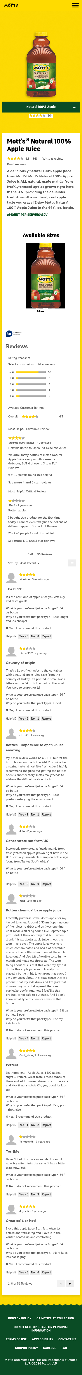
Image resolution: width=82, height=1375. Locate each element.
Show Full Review (44, 526)
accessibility (42, 1339)
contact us (67, 1339)
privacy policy (19, 1318)
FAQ (64, 1347)
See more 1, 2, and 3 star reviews (31, 541)
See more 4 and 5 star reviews (29, 482)
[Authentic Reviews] (14, 334)
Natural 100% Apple (41, 107)
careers (49, 1347)
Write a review (52, 160)
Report (46, 636)
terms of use (16, 1339)
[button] (70, 1283)
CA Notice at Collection (55, 1318)
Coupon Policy (26, 1347)
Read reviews (16, 164)
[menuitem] (27, 563)
